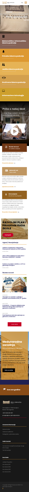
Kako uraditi (12, 172)
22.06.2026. (5, 259)
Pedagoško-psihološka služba (10, 434)
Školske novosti (8, 273)
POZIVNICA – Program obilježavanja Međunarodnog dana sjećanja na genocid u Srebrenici (13, 307)
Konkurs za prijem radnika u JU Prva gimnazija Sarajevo (13, 264)
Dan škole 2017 (6, 464)
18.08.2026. (5, 251)
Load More (14, 324)
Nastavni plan (6, 429)
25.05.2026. (5, 267)
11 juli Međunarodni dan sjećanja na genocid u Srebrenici (13, 315)
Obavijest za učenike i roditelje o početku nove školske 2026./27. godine (14, 297)
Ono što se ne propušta (15, 196)
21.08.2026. (5, 295)
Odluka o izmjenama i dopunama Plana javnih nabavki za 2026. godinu (14, 248)
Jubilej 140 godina (7, 462)
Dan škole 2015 (6, 469)
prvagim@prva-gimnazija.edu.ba (11, 415)
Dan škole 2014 (6, 472)
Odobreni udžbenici (7, 432)
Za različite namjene (14, 148)
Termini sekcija (6, 450)
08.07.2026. (5, 303)
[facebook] (2, 489)
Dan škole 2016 (6, 467)
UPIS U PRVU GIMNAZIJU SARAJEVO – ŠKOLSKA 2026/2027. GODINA (13, 256)
